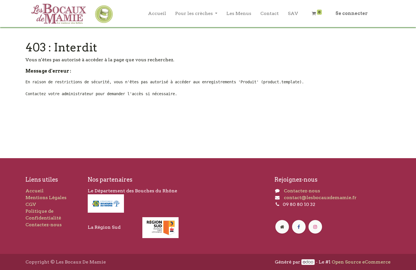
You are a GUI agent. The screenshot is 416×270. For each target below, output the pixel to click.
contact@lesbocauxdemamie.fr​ (320, 197)
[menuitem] (157, 13)
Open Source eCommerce (361, 262)
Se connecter (351, 13)
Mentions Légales (46, 197)
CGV (30, 204)
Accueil (34, 190)
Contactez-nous (43, 224)
